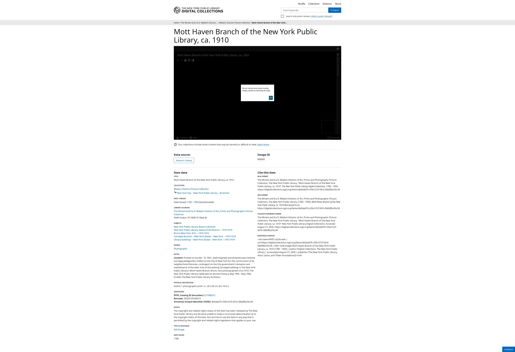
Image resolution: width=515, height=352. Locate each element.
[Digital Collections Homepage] (198, 10)
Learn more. (263, 144)
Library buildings (182, 239)
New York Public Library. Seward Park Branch (196, 229)
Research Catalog (184, 160)
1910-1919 (227, 229)
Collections (313, 3)
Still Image (179, 329)
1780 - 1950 (192, 202)
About (338, 3)
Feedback (508, 349)
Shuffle (301, 3)
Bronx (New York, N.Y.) (185, 233)
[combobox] (304, 10)
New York (218, 236)
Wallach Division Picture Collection (191, 189)
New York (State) (202, 236)
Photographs (180, 248)
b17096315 (209, 295)
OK (271, 98)
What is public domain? (321, 16)
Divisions (327, 3)
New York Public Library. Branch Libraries (194, 226)
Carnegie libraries (183, 236)
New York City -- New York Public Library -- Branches (203, 193)
